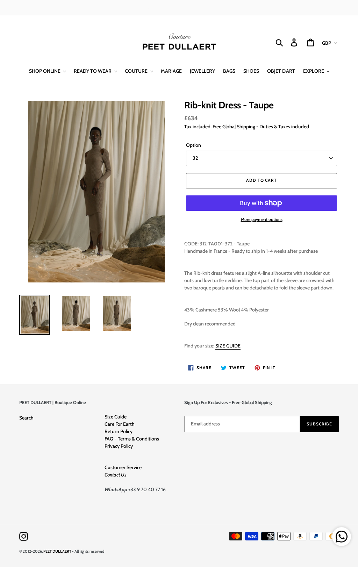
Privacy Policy (119, 446)
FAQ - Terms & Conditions (132, 439)
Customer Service (123, 467)
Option (193, 145)
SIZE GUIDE (228, 346)
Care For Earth (120, 424)
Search (26, 418)
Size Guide (116, 417)
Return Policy (119, 431)
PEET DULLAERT (57, 551)
